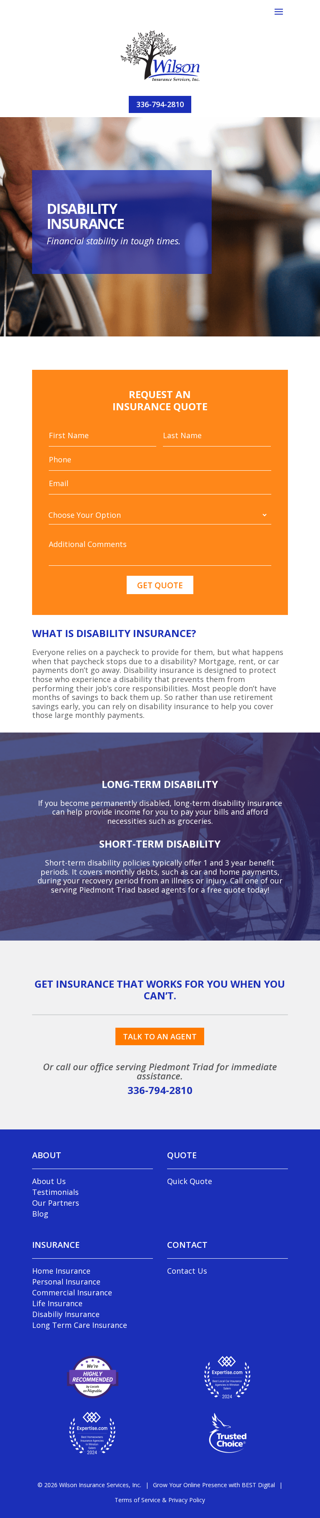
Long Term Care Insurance (79, 1325)
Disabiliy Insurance (66, 1314)
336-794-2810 (160, 104)
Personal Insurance (66, 1282)
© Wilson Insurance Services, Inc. (89, 1485)
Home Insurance (61, 1271)
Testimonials (55, 1192)
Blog (40, 1214)
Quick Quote (189, 1181)
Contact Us (187, 1271)
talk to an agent (160, 1036)
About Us (49, 1181)
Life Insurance (57, 1303)
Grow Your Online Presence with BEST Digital (214, 1485)
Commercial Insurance (72, 1292)
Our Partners (55, 1203)
